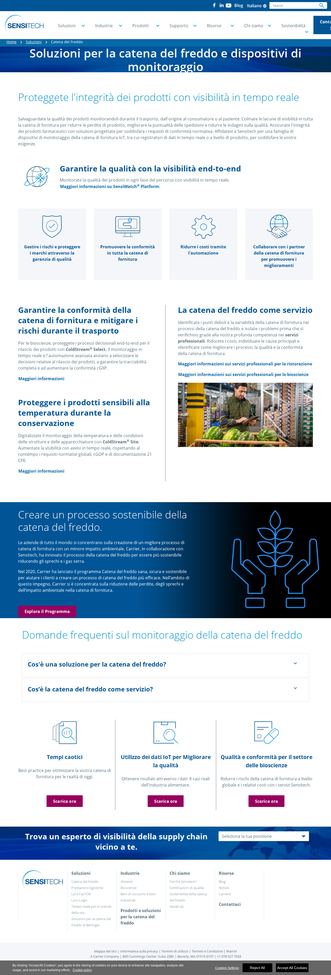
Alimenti (127, 881)
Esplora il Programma (47, 611)
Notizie (224, 887)
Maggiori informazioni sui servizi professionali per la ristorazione (245, 364)
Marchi (231, 951)
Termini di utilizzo (174, 951)
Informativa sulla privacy (139, 951)
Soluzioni (34, 41)
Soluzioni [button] (67, 25)
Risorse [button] (214, 25)
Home (11, 41)
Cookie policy (82, 970)
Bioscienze (129, 887)
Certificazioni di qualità (187, 887)
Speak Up (177, 906)
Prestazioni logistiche (87, 887)
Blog (222, 881)
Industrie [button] (104, 25)
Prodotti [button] (140, 25)
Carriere (225, 894)
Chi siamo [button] (253, 25)
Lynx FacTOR (81, 894)
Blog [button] (238, 5)
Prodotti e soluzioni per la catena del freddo (141, 917)
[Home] (24, 25)
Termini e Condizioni (207, 951)
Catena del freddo (85, 881)
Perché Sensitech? (183, 881)
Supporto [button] (179, 25)
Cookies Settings (227, 968)
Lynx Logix (79, 900)
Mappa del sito (105, 951)
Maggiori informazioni (41, 378)
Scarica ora (64, 801)
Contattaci (230, 904)
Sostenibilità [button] (293, 25)
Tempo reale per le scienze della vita (91, 909)
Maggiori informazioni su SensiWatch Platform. (110, 186)
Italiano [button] (257, 6)
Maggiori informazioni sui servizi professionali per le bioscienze (243, 374)
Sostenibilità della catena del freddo (188, 897)
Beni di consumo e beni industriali (138, 897)
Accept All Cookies (292, 968)
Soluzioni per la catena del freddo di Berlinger (91, 921)
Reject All (257, 968)
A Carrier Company (104, 956)
